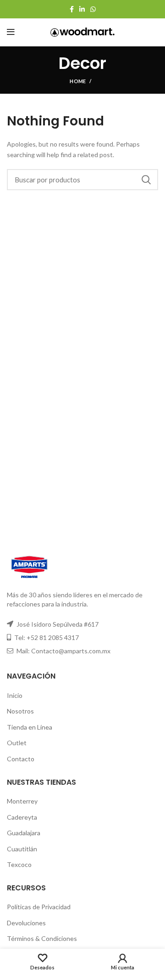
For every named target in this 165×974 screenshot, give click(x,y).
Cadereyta (22, 817)
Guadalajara (23, 833)
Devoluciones (26, 923)
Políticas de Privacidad (39, 907)
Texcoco (19, 864)
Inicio (14, 695)
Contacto (20, 759)
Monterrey (22, 801)
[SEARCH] (145, 179)
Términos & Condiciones (42, 938)
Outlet (17, 743)
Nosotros (20, 711)
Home (78, 81)
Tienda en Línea (29, 727)
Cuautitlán (22, 849)
